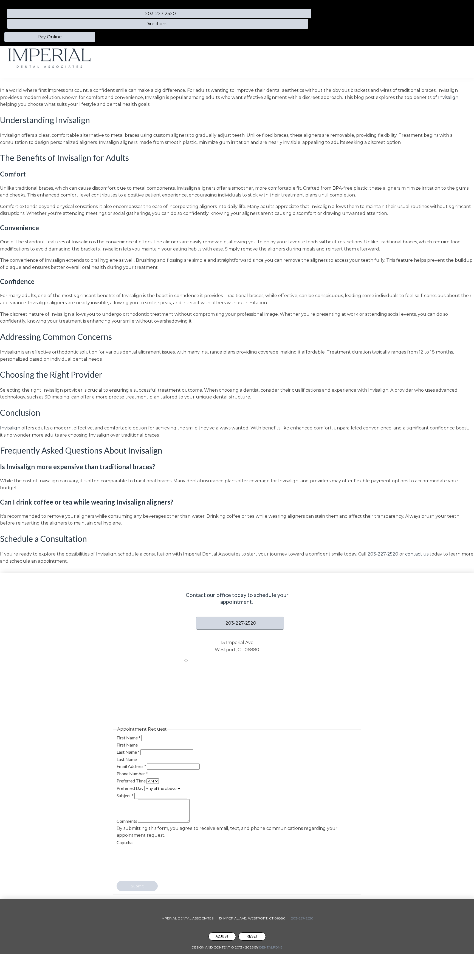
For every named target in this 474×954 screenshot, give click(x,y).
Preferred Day (130, 788)
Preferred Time (131, 780)
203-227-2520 (383, 554)
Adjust (222, 936)
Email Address (131, 766)
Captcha (124, 842)
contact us (416, 554)
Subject (125, 795)
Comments (127, 821)
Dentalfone (271, 947)
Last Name (128, 751)
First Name (128, 737)
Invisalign (448, 97)
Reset (252, 936)
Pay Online (50, 36)
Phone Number (132, 773)
